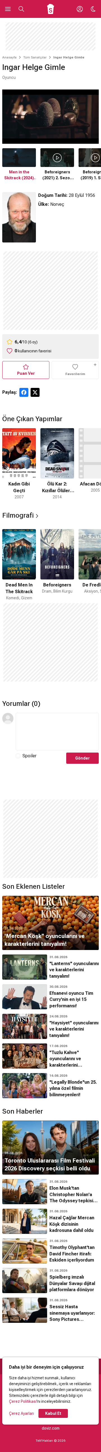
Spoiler (29, 755)
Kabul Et (53, 1413)
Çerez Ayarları (21, 1413)
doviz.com (50, 1428)
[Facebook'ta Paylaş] (23, 392)
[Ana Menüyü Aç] (7, 9)
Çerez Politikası (22, 1401)
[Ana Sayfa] (50, 9)
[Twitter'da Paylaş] (35, 392)
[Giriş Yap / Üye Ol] (79, 9)
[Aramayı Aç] (21, 9)
